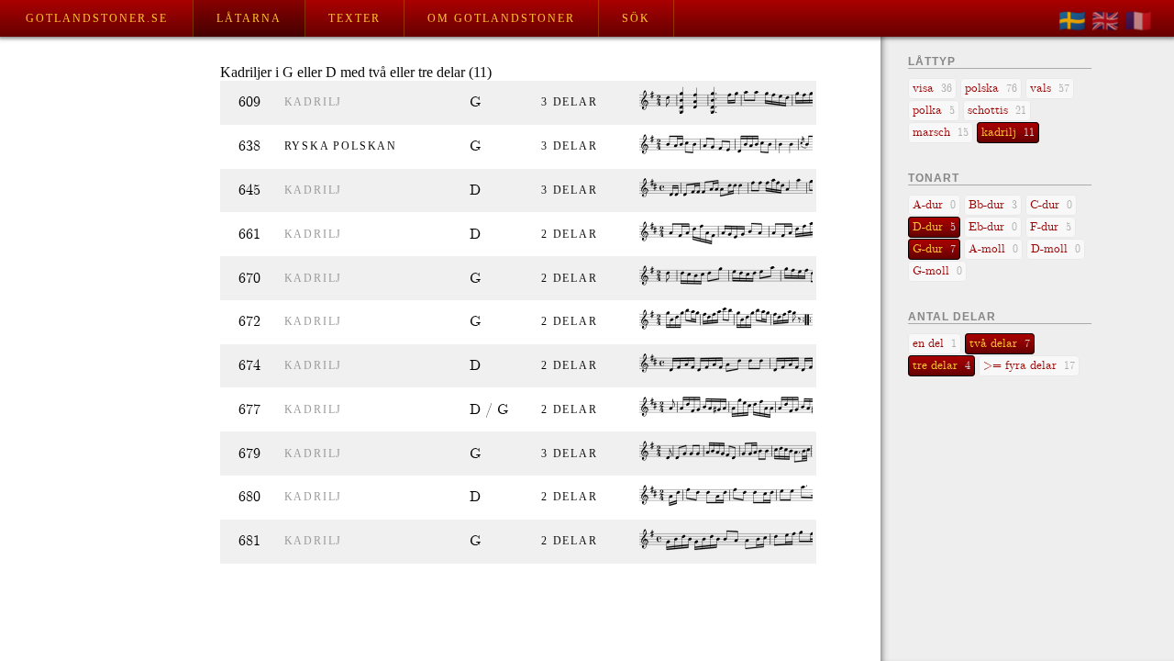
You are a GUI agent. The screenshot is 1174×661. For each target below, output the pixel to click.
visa (932, 88)
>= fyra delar (1029, 366)
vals (1049, 88)
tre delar (941, 366)
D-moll (1055, 249)
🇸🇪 (1072, 21)
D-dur (934, 227)
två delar (999, 344)
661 (249, 234)
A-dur (934, 205)
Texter (354, 18)
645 (249, 190)
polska (991, 88)
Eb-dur (993, 227)
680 (249, 497)
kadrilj (313, 101)
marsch (941, 132)
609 (249, 102)
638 (249, 146)
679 (249, 454)
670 (249, 278)
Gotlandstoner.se (97, 18)
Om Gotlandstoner (501, 18)
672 (249, 321)
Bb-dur (993, 205)
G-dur (934, 249)
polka (934, 110)
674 (249, 365)
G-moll (937, 271)
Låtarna (249, 18)
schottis (997, 110)
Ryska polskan (340, 146)
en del (935, 344)
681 (249, 541)
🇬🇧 (1105, 21)
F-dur (1050, 227)
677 (249, 410)
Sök (636, 18)
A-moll (993, 249)
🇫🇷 (1138, 21)
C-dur (1051, 205)
